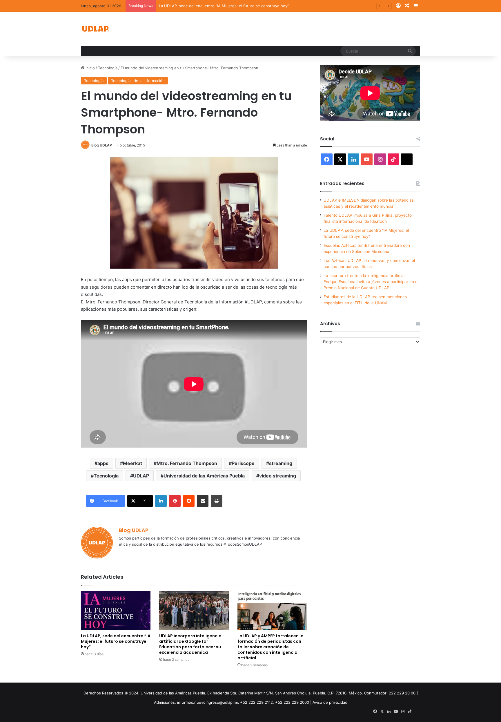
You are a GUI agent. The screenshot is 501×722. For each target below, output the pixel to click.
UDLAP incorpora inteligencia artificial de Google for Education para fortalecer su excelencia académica (190, 644)
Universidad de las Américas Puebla (204, 476)
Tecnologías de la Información (138, 80)
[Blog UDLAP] (95, 28)
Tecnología (107, 68)
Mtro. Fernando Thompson (187, 463)
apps (102, 463)
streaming (280, 463)
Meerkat (132, 463)
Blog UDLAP (101, 145)
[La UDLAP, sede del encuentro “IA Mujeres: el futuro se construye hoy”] (115, 610)
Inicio (89, 68)
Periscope (243, 463)
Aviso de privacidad (330, 702)
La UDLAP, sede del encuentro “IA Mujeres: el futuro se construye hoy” (115, 641)
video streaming (277, 476)
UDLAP (141, 476)
